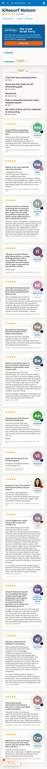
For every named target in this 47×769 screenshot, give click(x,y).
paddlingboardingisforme (37, 599)
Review (30, 19)
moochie (37, 135)
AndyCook (37, 423)
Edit (20, 19)
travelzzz (37, 490)
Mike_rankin (37, 294)
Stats (26, 71)
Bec (37, 368)
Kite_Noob (37, 647)
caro (37, 526)
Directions (9, 19)
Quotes (21, 71)
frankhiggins (38, 212)
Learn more (21, 39)
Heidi (37, 172)
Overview (20, 61)
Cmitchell (37, 746)
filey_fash (38, 259)
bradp (37, 708)
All (26, 61)
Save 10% (23, 43)
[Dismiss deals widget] (4, 760)
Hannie (37, 335)
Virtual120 (37, 464)
